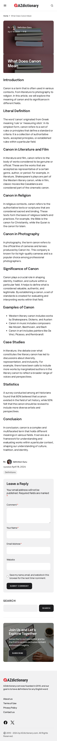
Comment (12, 504)
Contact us (9, 712)
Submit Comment (19, 586)
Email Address (14, 543)
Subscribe (17, 653)
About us (7, 698)
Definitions (10, 472)
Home (5, 16)
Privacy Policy (10, 707)
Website (11, 559)
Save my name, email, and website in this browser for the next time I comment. (29, 576)
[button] (5, 5)
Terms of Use (9, 703)
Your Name (13, 527)
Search (9, 600)
